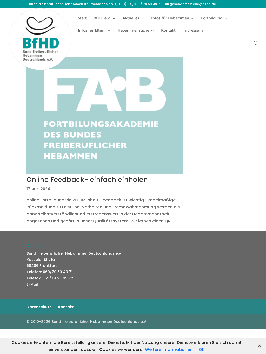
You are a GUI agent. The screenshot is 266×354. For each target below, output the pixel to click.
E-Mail (32, 284)
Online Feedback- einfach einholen (87, 179)
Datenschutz (38, 306)
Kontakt (168, 31)
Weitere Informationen (168, 349)
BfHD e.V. (102, 19)
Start (82, 19)
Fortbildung (211, 19)
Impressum (192, 31)
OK (202, 349)
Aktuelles (131, 19)
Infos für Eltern (92, 31)
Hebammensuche (133, 31)
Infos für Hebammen (170, 19)
